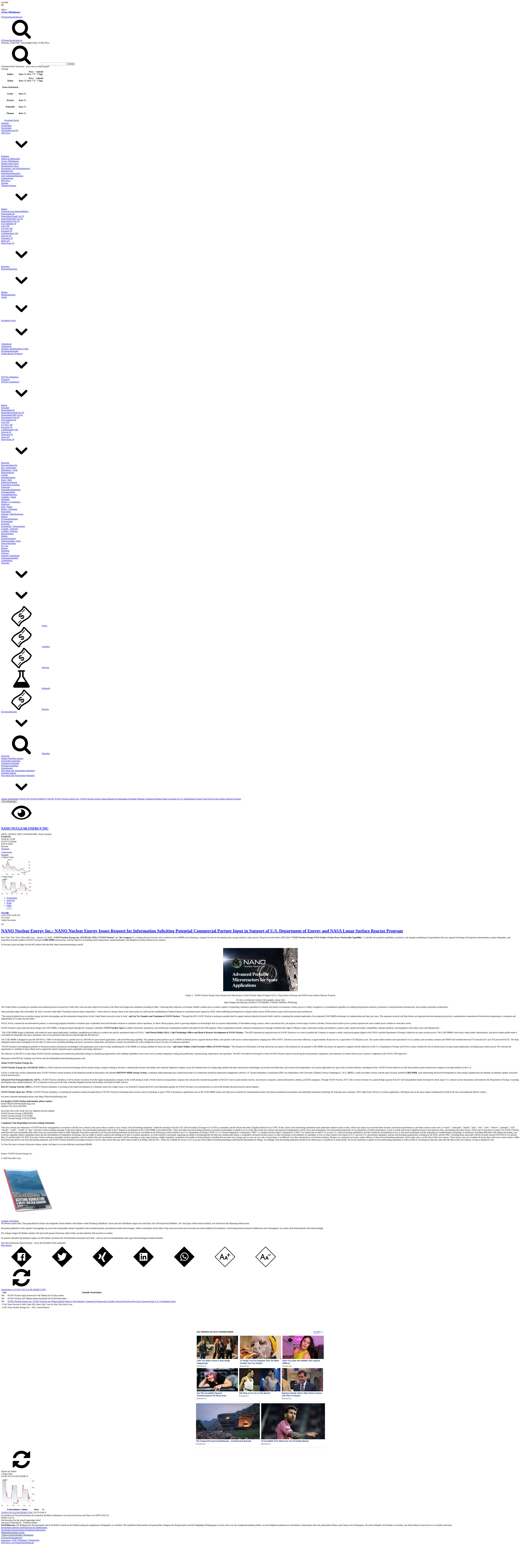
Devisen (45, 709)
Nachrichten (6, 125)
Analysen (11, 900)
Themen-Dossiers (8, 185)
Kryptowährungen (9, 712)
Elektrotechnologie (9, 482)
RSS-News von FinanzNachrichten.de (17, 1542)
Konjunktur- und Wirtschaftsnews (15, 168)
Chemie (4, 475)
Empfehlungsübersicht (10, 173)
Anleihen (46, 646)
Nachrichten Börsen (9, 1530)
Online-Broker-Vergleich (11, 354)
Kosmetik (5, 524)
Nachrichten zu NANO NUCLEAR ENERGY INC (23, 1289)
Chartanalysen (7, 178)
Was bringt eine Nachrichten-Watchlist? (18, 771)
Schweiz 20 (6, 236)
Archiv (4, 297)
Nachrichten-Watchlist (10, 761)
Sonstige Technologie (10, 556)
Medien (4, 292)
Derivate (45, 667)
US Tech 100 (6, 228)
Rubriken (5, 156)
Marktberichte (7, 171)
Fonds (44, 626)
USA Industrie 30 (8, 223)
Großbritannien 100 (9, 233)
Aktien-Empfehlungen (27, 1530)
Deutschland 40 (8, 214)
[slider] (5, 922)
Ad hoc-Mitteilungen (10, 12)
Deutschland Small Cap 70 (12, 216)
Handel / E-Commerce (10, 502)
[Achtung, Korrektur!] (27, 1218)
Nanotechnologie (8, 538)
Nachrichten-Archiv (16, 1532)
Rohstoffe (5, 551)
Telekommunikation (9, 558)
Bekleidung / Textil (9, 470)
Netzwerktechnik (8, 543)
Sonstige (4, 855)
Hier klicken (6, 1245)
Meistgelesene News (10, 166)
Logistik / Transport (9, 529)
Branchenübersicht (9, 269)
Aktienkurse (6, 344)
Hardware (5, 504)
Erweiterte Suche (11, 120)
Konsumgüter (7, 521)
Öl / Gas (4, 546)
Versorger (5, 563)
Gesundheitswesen (9, 494)
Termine (4, 183)
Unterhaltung (6, 560)
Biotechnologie (7, 472)
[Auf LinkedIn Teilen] (143, 1266)
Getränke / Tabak (8, 497)
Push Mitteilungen (9, 802)
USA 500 (5, 226)
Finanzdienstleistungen (11, 490)
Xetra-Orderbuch (22, 1527)
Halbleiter (5, 499)
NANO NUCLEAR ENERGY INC (17, 1512)
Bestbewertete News (10, 163)
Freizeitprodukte (8, 492)
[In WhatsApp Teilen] (184, 1266)
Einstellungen (7, 768)
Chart (9, 905)
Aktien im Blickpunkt (10, 159)
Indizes (4, 209)
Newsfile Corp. (14, 1158)
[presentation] (8, 908)
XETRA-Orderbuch (9, 377)
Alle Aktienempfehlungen (12, 176)
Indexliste (5, 408)
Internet (4, 516)
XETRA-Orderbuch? (10, 382)
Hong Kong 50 (7, 243)
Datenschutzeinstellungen (12, 1535)
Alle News (5, 133)
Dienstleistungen (8, 477)
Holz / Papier (6, 507)
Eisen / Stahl (6, 480)
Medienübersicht (8, 295)
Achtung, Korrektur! (10, 1221)
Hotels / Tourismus (9, 509)
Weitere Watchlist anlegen (12, 758)
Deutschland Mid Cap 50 (12, 219)
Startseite (5, 123)
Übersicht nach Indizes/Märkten (14, 211)
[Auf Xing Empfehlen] (102, 1266)
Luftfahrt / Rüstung (9, 531)
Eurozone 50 (6, 231)
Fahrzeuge (5, 487)
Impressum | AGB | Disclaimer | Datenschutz (20, 1540)
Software (5, 553)
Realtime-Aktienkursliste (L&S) (14, 349)
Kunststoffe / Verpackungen (13, 526)
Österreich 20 (7, 238)
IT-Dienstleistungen (9, 519)
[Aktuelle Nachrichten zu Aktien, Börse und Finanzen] (11, 17)
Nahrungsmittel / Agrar (11, 541)
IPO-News (5, 181)
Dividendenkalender (9, 351)
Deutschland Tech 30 (10, 221)
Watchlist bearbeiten (9, 766)
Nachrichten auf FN (9, 130)
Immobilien (6, 512)
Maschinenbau (7, 534)
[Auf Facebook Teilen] (21, 1266)
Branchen (5, 266)
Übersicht (5, 379)
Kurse (9, 903)
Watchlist (46, 753)
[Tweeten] (62, 1266)
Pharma (4, 548)
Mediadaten (28, 1535)
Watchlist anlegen (8, 773)
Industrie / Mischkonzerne (12, 514)
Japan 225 (5, 241)
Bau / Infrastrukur (8, 468)
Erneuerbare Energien (10, 485)
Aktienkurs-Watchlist (10, 763)
